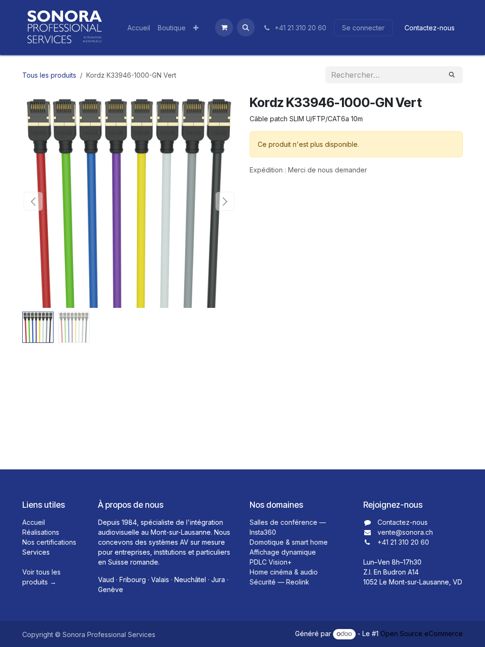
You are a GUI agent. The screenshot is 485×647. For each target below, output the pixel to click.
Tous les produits (49, 75)
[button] (246, 27)
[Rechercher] (452, 74)
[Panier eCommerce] (224, 27)
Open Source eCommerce (421, 633)
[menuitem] (139, 27)
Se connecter (363, 28)
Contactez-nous (429, 28)
